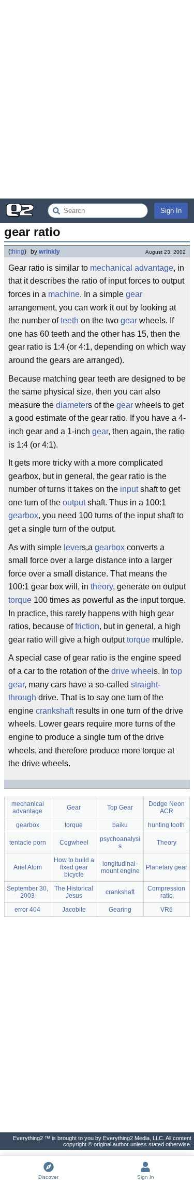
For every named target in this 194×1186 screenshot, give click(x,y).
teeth (70, 320)
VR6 (166, 909)
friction (87, 626)
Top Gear (120, 807)
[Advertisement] (97, 99)
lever (73, 547)
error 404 (27, 909)
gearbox (23, 515)
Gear (74, 807)
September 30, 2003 (27, 892)
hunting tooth (166, 825)
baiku (120, 825)
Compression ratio (166, 892)
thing (17, 251)
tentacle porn (27, 842)
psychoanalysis (120, 842)
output (74, 502)
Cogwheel (73, 842)
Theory (166, 842)
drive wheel (132, 671)
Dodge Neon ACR (166, 807)
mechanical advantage (131, 267)
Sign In (171, 211)
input (129, 489)
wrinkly (49, 251)
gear (134, 294)
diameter (72, 405)
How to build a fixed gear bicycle (74, 867)
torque (20, 600)
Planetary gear (166, 867)
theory (102, 586)
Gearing (120, 909)
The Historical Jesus (73, 892)
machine (64, 294)
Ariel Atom (27, 867)
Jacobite (74, 909)
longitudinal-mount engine (120, 867)
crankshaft (54, 710)
